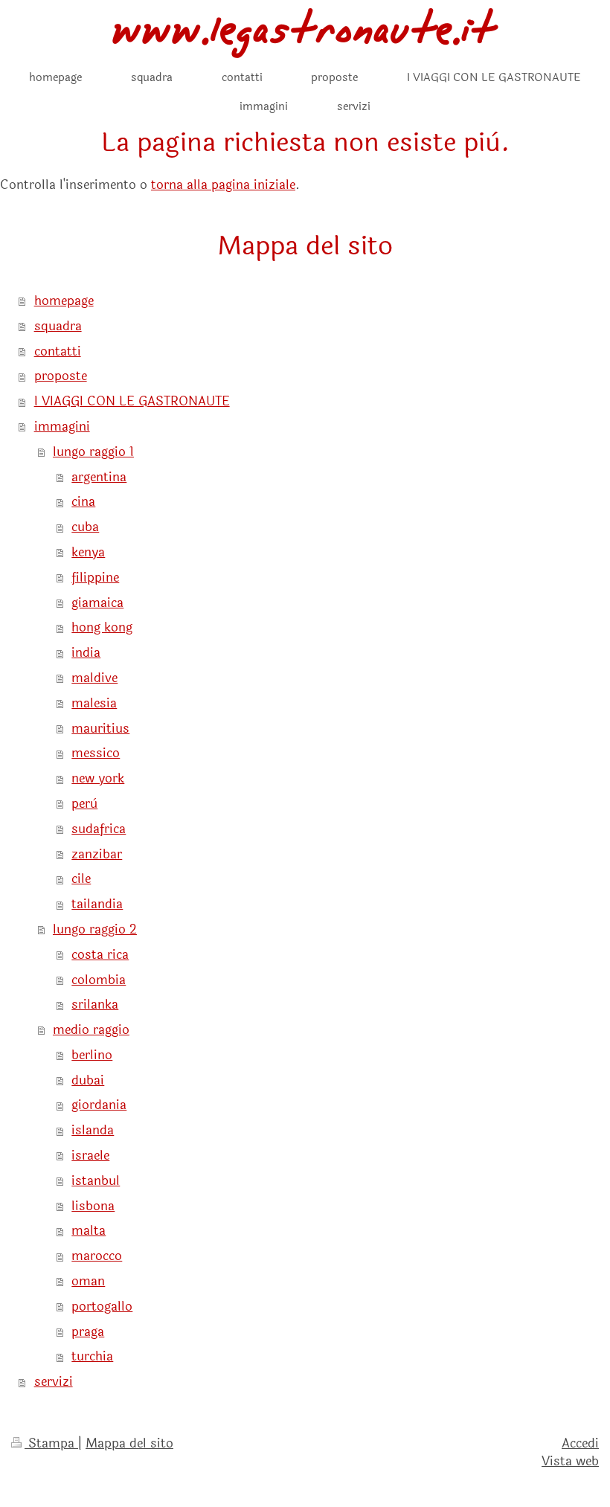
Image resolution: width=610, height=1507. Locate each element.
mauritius (100, 729)
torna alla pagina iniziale (223, 185)
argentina (98, 477)
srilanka (94, 1005)
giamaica (97, 603)
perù (84, 804)
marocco (96, 1256)
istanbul (95, 1181)
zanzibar (96, 854)
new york (97, 778)
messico (95, 753)
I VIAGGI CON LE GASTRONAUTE (132, 401)
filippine (95, 578)
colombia (98, 980)
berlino (91, 1055)
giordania (98, 1105)
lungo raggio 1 (93, 452)
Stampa (51, 1443)
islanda (92, 1130)
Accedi (580, 1443)
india (85, 653)
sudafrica (98, 829)
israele (90, 1155)
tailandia (97, 904)
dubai (87, 1080)
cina (83, 502)
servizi (53, 1382)
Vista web (570, 1461)
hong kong (101, 627)
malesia (94, 703)
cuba (85, 527)
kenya (88, 552)
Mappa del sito (129, 1443)
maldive (94, 678)
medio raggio (91, 1030)
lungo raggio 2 (95, 929)
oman (88, 1281)
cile (81, 879)
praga (87, 1332)
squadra (58, 326)
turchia (92, 1356)
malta (88, 1231)
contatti (57, 351)
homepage (64, 301)
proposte (60, 376)
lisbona (93, 1206)
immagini (62, 427)
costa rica (100, 955)
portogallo (101, 1306)
